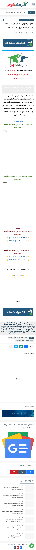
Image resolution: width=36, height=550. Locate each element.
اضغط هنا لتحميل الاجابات (18, 241)
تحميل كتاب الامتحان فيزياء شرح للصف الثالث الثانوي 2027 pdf (13, 496)
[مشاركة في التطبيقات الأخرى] (11, 346)
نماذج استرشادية (20, 340)
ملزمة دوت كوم (11, 544)
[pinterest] (14, 472)
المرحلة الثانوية (29, 340)
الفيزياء (10, 337)
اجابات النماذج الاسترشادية (26, 20)
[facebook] (30, 472)
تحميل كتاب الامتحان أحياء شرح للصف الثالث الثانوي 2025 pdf (13, 528)
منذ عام (20, 517)
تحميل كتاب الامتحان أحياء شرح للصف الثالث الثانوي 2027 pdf (13, 504)
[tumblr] (22, 472)
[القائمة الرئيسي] (34, 4)
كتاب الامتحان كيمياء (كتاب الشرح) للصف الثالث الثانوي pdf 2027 (12, 512)
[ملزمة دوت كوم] (18, 4)
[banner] (18, 47)
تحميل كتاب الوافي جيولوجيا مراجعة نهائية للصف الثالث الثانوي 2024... (15, 12)
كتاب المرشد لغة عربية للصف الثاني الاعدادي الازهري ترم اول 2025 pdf (14, 520)
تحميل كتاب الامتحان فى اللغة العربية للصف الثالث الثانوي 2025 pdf (13, 536)
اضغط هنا (18, 276)
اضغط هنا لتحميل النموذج (18, 238)
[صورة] (29, 488)
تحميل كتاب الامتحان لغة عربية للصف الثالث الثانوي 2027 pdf (13, 488)
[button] (26, 346)
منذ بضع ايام (19, 485)
